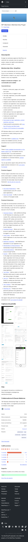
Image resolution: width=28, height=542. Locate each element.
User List (5, 278)
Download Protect (8, 229)
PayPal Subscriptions (8, 249)
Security (5, 253)
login (25, 431)
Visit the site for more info (13, 182)
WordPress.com (6, 510)
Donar (17, 503)
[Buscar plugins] (15, 11)
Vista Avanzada (5, 441)
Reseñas (5, 39)
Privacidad (4, 493)
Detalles (5, 36)
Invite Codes (6, 235)
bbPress (4, 514)
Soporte (5, 50)
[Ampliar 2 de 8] (11, 326)
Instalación (5, 43)
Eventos (17, 500)
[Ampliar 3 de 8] (11, 348)
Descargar (4, 30)
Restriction (24, 437)
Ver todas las (23, 464)
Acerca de (3, 486)
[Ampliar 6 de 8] (24, 330)
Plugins (16, 491)
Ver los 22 (24, 428)
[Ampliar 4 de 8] (11, 363)
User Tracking (6, 284)
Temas (16, 489)
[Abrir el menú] (26, 2)
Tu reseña (3, 464)
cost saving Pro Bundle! (16, 300)
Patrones (17, 493)
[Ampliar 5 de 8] (24, 308)
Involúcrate (17, 498)
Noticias (3, 489)
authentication (20, 431)
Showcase (17, 486)
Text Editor (6, 272)
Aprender (3, 498)
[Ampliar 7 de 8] (24, 336)
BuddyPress (5, 517)
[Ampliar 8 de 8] (24, 345)
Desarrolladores (5, 503)
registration (23, 434)
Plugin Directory (5, 6)
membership (17, 434)
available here (15, 138)
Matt (3, 512)
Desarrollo (5, 46)
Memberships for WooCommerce (11, 245)
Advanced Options (8, 213)
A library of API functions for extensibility (13, 128)
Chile (6, 523)
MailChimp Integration (8, 241)
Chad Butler (6, 27)
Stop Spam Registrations (9, 188)
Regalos (17, 505)
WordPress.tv (5, 505)
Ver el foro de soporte (7, 478)
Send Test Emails (7, 194)
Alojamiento (4, 491)
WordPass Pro (7, 288)
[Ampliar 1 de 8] (11, 308)
